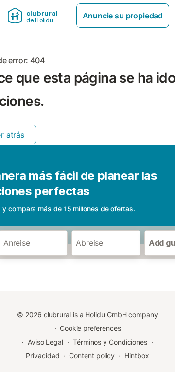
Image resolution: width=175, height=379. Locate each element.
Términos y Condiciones (110, 342)
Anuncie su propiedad (123, 15)
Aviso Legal (45, 342)
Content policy (92, 355)
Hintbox (136, 355)
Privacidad (42, 355)
